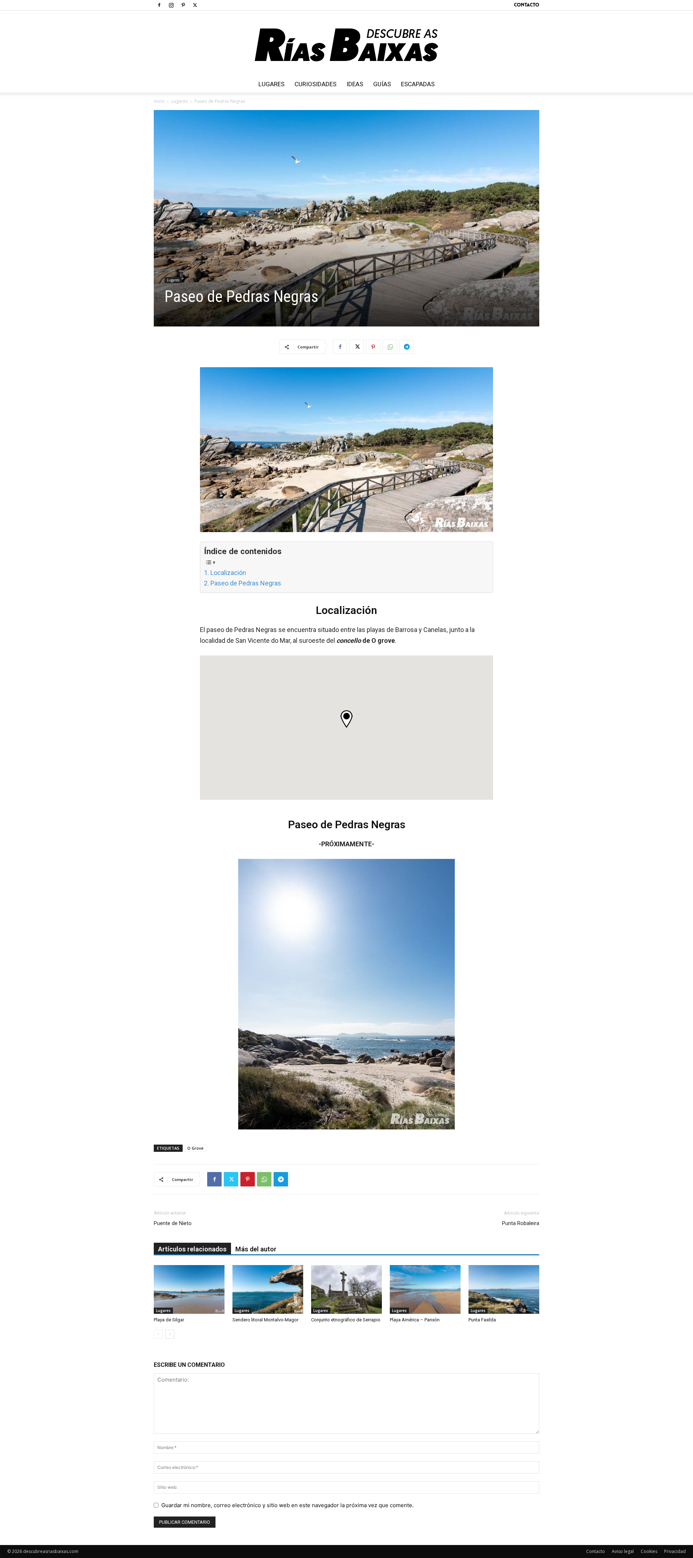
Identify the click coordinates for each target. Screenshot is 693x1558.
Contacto (526, 4)
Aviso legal (623, 1551)
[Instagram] (171, 5)
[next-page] (169, 1334)
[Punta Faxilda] (503, 1289)
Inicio (159, 101)
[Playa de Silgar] (189, 1289)
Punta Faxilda (482, 1319)
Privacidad (675, 1551)
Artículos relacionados (192, 1249)
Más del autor (255, 1249)
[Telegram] (406, 346)
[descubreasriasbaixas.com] (346, 42)
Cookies (649, 1551)
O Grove (195, 1148)
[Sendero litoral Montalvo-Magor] (267, 1289)
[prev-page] (158, 1334)
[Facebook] (159, 5)
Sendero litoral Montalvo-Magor (265, 1319)
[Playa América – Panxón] (425, 1289)
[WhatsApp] (390, 346)
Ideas (354, 84)
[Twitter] (194, 5)
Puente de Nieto (173, 1223)
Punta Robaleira (520, 1223)
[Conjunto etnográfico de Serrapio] (346, 1289)
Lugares (271, 84)
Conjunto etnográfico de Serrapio (345, 1319)
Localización (228, 572)
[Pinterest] (183, 5)
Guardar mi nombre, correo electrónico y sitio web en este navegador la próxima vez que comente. (287, 1505)
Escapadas (418, 84)
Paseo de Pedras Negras (245, 583)
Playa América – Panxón (415, 1319)
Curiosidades (315, 84)
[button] (346, 719)
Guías (382, 84)
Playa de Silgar (169, 1319)
